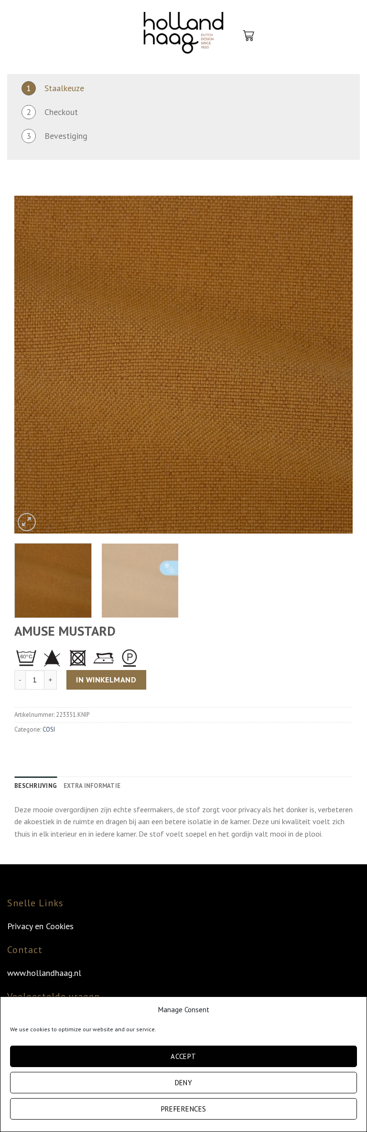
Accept (183, 1056)
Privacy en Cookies (40, 926)
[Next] (334, 364)
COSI (49, 729)
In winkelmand (106, 679)
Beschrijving (35, 786)
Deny (184, 1082)
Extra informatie (92, 786)
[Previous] (33, 364)
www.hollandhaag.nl (44, 972)
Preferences (183, 1108)
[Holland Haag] (183, 36)
